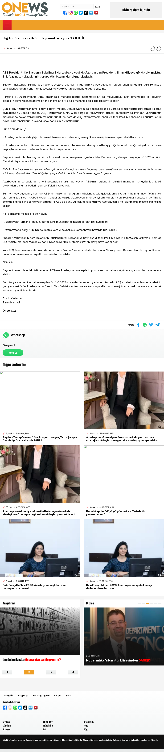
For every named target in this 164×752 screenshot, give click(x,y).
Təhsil (86, 725)
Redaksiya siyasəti (41, 695)
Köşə (86, 729)
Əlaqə (68, 695)
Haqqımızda (23, 695)
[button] (139, 603)
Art (44, 729)
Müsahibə (48, 725)
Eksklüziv (48, 722)
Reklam (57, 695)
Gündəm (7, 725)
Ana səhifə (8, 695)
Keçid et (13, 353)
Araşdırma (89, 722)
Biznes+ (7, 729)
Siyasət (6, 722)
